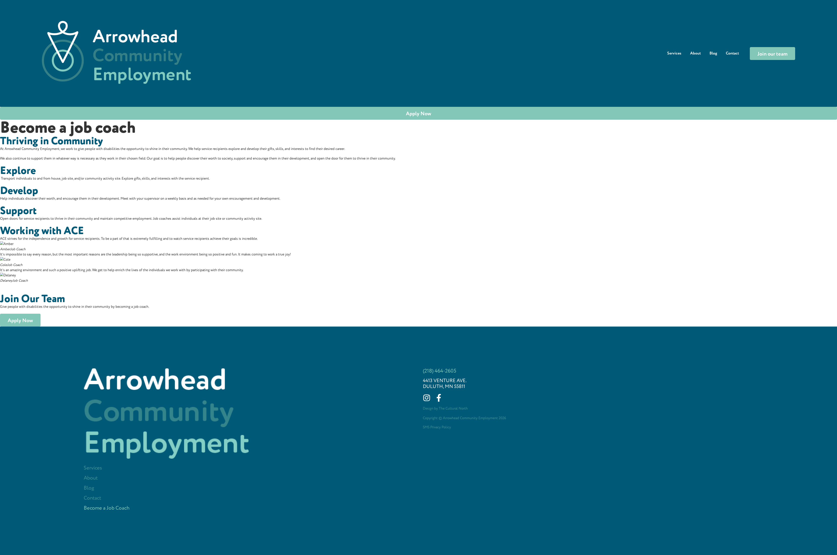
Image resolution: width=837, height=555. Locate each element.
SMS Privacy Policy (437, 427)
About (695, 53)
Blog (713, 53)
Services (674, 53)
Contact (732, 53)
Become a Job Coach (106, 508)
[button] (418, 285)
